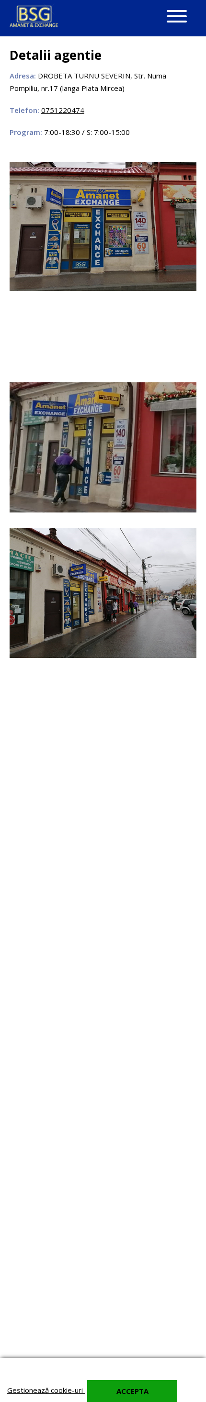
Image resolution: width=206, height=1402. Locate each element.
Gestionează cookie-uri (46, 1390)
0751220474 (62, 110)
